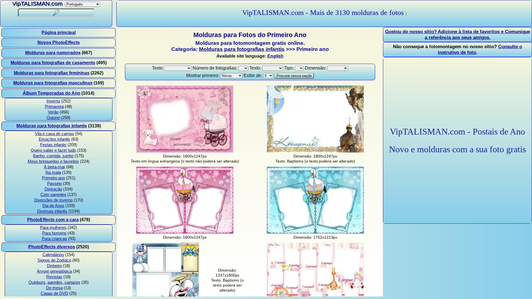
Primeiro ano (53, 178)
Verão (53, 112)
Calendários (53, 254)
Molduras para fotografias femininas (51, 73)
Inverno (53, 101)
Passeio (54, 183)
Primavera (54, 106)
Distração (53, 189)
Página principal (59, 32)
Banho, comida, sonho (53, 156)
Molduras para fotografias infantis (51, 125)
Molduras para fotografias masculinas (53, 83)
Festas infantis (53, 145)
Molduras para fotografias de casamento (53, 62)
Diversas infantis (52, 211)
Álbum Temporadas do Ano (51, 93)
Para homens (54, 233)
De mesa (54, 288)
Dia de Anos (53, 205)
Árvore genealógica (54, 271)
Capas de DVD (54, 293)
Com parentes (53, 194)
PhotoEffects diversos (51, 246)
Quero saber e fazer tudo (53, 150)
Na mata (53, 172)
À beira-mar (54, 167)
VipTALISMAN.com (37, 3)
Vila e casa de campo (54, 134)
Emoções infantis (54, 139)
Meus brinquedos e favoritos (53, 161)
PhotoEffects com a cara (53, 219)
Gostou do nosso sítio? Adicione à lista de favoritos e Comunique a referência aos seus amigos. (457, 34)
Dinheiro (54, 266)
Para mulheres (53, 227)
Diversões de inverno (53, 200)
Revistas (54, 277)
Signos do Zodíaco (54, 260)
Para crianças (54, 238)
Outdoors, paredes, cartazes (54, 282)
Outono (53, 117)
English (275, 56)
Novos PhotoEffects (58, 42)
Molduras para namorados (53, 52)
